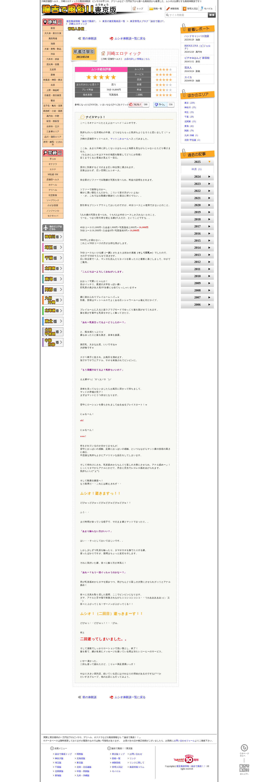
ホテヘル (53, 185)
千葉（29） (189, 117)
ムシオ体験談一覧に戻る (130, 38)
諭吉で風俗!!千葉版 (52, 258)
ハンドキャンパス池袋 (196, 36)
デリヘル (53, 190)
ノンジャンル (53, 210)
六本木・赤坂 (53, 59)
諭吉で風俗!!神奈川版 (52, 236)
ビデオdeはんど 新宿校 (197, 58)
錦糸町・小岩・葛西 (52, 111)
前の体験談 (89, 38)
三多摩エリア (53, 131)
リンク (133, 758)
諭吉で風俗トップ (63, 754)
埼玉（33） (189, 112)
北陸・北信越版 (84, 767)
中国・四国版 (83, 771)
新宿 (53, 28)
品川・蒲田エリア (52, 137)
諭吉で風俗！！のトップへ (244, 766)
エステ (53, 169)
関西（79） (189, 130)
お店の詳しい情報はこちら (137, 59)
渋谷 (53, 54)
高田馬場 (53, 38)
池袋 (53, 43)
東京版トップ (118, 754)
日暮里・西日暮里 (52, 95)
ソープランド (53, 200)
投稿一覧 (158, 8)
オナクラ (53, 164)
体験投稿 (174, 8)
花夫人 (188, 67)
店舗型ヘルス (53, 179)
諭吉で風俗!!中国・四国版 (52, 342)
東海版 (58, 775)
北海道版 (81, 758)
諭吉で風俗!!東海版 (52, 279)
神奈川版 (59, 758)
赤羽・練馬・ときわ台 (52, 143)
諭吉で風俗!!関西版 (52, 289)
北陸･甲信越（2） (192, 140)
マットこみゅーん (119, 139)
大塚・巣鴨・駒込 (52, 49)
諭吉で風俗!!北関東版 (52, 268)
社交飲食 (53, 195)
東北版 (80, 762)
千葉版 (58, 767)
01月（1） (197, 169)
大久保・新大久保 (52, 33)
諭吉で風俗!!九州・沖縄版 (52, 300)
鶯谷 (53, 100)
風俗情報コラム (137, 767)
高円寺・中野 (53, 116)
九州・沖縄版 (83, 775)
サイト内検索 (176, 15)
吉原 (53, 85)
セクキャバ (53, 216)
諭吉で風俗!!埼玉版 (52, 247)
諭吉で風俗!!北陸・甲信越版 (52, 331)
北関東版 (59, 771)
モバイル (208, 8)
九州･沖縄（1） (191, 135)
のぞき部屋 (53, 205)
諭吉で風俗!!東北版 (52, 321)
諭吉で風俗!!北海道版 (52, 310)
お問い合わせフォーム (184, 740)
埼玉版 (58, 762)
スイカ (188, 77)
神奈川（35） (190, 107)
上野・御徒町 (53, 90)
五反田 (53, 69)
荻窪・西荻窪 (53, 121)
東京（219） (190, 103)
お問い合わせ (136, 754)
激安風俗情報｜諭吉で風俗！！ (191, 766)
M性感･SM (53, 174)
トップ (140, 8)
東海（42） (189, 126)
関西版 (80, 754)
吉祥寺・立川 (53, 126)
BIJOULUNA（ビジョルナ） (197, 47)
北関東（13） (190, 121)
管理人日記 (192, 8)
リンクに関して (137, 762)
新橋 (53, 75)
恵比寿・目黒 (53, 64)
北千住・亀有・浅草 (52, 105)
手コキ (53, 159)
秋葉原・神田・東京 (52, 80)
